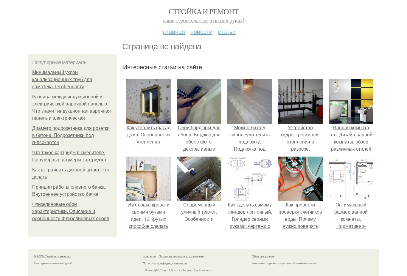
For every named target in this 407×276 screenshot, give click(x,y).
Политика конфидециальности (165, 263)
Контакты (149, 256)
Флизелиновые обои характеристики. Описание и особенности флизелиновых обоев (70, 211)
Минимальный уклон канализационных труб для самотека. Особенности (62, 79)
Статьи (227, 31)
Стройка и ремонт (203, 11)
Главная (174, 31)
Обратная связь (263, 256)
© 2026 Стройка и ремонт (52, 256)
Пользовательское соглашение (181, 256)
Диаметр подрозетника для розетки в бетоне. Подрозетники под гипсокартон (71, 135)
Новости (201, 31)
